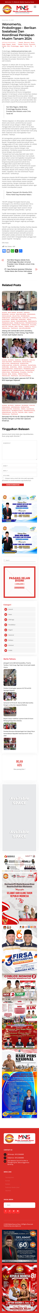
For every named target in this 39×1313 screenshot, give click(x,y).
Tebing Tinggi (29, 326)
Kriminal (33, 318)
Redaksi (7, 1184)
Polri (8, 46)
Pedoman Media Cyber (12, 1187)
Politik (4, 46)
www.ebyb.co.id (16, 1226)
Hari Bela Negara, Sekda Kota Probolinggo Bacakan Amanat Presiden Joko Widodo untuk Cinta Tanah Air (18, 110)
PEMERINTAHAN (31, 323)
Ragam (8, 44)
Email (5, 470)
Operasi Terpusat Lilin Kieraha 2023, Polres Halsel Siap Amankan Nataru (19, 193)
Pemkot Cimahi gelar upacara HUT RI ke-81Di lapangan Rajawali (18, 379)
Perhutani (16, 325)
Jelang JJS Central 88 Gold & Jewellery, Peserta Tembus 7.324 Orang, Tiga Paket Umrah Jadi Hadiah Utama (18, 333)
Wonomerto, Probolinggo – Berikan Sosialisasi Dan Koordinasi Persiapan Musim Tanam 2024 (19, 31)
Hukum (12, 314)
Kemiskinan (25, 316)
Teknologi (6, 328)
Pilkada (33, 325)
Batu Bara (12, 312)
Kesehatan (6, 318)
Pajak (3, 44)
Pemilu (26, 44)
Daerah (21, 42)
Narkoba (14, 319)
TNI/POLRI (14, 328)
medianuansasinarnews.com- (21, 51)
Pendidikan (6, 325)
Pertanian (32, 44)
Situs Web (6, 475)
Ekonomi (27, 42)
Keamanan (31, 314)
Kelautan (16, 316)
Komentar (7, 443)
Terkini (27, 46)
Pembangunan (7, 323)
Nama (5, 466)
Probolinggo (15, 46)
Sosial (13, 44)
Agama (4, 312)
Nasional (22, 319)
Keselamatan (16, 318)
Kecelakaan (6, 316)
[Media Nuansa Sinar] (17, 13)
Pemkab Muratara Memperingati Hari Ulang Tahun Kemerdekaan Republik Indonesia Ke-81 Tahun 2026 (19, 733)
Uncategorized (25, 328)
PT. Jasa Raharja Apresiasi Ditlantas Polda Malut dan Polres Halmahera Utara (18, 271)
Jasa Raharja (21, 314)
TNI (31, 46)
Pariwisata (32, 321)
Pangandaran (21, 321)
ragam (22, 46)
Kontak (7, 1181)
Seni (16, 326)
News (32, 42)
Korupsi (25, 318)
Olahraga (6, 321)
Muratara (6, 319)
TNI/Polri (8, 1191)
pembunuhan (19, 323)
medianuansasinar (9, 42)
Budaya (20, 312)
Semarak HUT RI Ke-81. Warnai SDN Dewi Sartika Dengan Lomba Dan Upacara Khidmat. (18, 419)
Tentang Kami (9, 1177)
